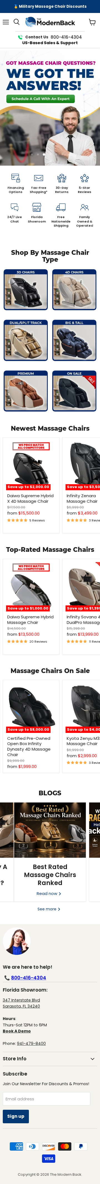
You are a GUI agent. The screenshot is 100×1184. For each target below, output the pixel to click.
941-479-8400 (31, 1043)
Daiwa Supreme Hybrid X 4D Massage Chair (30, 498)
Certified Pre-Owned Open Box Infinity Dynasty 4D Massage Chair (29, 746)
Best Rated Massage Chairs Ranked (50, 875)
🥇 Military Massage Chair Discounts (50, 6)
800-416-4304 (28, 977)
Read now (47, 893)
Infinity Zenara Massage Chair (82, 498)
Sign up (15, 1116)
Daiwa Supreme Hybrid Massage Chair (30, 619)
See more (48, 909)
